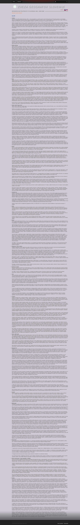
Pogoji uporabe (66, 523)
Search (67, 2)
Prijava (62, 9)
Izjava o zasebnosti (60, 523)
